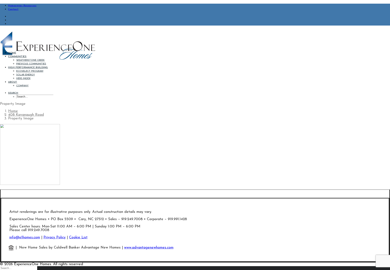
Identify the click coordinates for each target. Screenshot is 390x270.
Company (22, 86)
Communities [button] (17, 56)
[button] (13, 93)
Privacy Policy (54, 237)
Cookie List (78, 237)
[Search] (18, 268)
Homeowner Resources (22, 5)
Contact (13, 9)
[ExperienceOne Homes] (195, 38)
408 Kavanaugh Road (26, 115)
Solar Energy (25, 75)
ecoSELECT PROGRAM (29, 71)
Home (12, 53)
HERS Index (23, 78)
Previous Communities (31, 64)
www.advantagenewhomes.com (148, 248)
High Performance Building (28, 67)
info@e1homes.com (24, 237)
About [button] (12, 82)
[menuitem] (199, 5)
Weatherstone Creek (30, 60)
